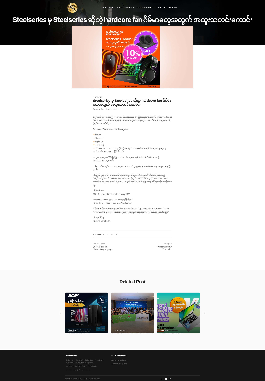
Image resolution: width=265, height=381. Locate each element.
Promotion (97, 97)
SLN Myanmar (82, 379)
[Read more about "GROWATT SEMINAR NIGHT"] (132, 313)
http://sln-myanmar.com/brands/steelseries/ (112, 203)
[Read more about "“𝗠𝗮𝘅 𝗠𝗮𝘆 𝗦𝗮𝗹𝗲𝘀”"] (178, 313)
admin (97, 109)
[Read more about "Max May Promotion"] (86, 313)
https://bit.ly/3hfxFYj (102, 221)
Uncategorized (120, 330)
